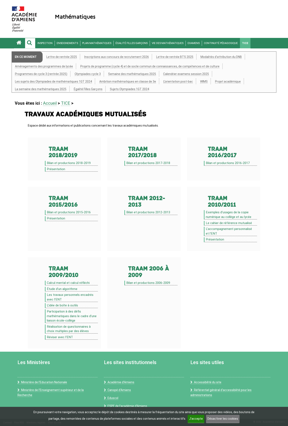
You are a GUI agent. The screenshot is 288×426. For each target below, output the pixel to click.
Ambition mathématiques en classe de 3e (127, 81)
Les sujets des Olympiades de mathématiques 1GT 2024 (53, 81)
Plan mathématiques (96, 43)
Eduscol (113, 398)
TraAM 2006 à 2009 (148, 272)
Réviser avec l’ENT (60, 337)
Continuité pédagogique (221, 43)
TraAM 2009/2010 (63, 272)
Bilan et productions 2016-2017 (228, 163)
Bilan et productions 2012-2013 (148, 212)
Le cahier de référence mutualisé (229, 223)
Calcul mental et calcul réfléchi (68, 283)
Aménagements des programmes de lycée (44, 66)
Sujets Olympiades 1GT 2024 (129, 89)
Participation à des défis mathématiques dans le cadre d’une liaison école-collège (72, 316)
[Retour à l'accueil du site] (19, 43)
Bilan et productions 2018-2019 (69, 163)
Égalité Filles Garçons (132, 43)
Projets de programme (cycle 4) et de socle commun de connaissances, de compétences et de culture (149, 66)
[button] (30, 43)
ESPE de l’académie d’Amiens (127, 406)
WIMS (204, 81)
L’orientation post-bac (178, 81)
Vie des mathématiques (167, 43)
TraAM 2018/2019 (63, 152)
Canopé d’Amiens (119, 390)
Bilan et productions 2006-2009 (148, 283)
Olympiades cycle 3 (88, 74)
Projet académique (228, 81)
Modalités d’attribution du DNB (221, 57)
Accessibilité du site (207, 382)
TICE (245, 43)
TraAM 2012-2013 (146, 201)
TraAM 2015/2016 (63, 201)
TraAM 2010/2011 (222, 201)
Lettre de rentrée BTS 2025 (174, 57)
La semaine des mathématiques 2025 (40, 89)
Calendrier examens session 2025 (186, 74)
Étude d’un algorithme (62, 289)
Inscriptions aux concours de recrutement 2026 (116, 57)
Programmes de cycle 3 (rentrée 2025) (41, 74)
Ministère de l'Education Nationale (44, 382)
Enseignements (67, 43)
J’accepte (196, 418)
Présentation (56, 169)
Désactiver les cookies (222, 418)
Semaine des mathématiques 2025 (132, 74)
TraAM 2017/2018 (142, 152)
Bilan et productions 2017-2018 (148, 163)
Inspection (45, 43)
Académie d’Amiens (121, 382)
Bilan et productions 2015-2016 (69, 212)
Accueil (50, 103)
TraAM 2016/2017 (222, 152)
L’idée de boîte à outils (62, 305)
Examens (194, 43)
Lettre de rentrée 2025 (61, 57)
